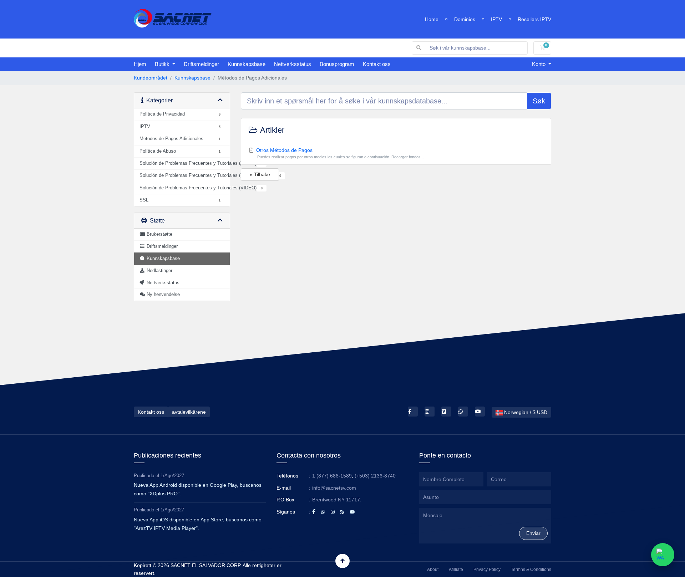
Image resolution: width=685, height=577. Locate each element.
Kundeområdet (150, 78)
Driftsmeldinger (201, 64)
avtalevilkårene (189, 412)
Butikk (163, 64)
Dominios (464, 19)
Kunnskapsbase (246, 64)
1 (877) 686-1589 (332, 476)
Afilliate (456, 569)
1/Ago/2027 (172, 475)
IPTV (496, 19)
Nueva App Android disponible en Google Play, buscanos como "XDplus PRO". (198, 489)
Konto (539, 64)
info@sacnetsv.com (334, 488)
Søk (539, 101)
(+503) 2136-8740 (375, 476)
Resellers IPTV (534, 19)
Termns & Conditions (531, 569)
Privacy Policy (487, 569)
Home (431, 19)
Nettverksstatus (292, 64)
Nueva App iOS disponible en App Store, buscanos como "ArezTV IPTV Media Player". (198, 524)
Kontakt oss (377, 64)
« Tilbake (260, 174)
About (432, 569)
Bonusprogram (337, 64)
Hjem (140, 64)
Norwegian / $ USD (525, 412)
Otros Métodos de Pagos (339, 153)
